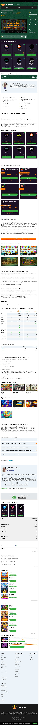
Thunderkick (11, 612)
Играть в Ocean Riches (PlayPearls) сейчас (19, 239)
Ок (34, 723)
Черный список (3, 657)
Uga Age (3, 348)
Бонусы (31, 7)
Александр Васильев (11, 488)
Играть (6, 68)
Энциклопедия (3, 679)
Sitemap (2, 700)
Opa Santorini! (11, 583)
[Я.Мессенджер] (10, 460)
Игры (19, 7)
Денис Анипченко (5, 90)
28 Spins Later (4, 352)
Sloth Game (11, 605)
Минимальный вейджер (24, 172)
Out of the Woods (12, 577)
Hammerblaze (11, 616)
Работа (31, 657)
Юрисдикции (17, 667)
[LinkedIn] (11, 460)
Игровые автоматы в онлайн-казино (7, 559)
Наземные (17, 664)
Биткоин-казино (3, 677)
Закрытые (2, 659)
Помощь (2, 694)
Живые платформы (18, 661)
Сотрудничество (32, 655)
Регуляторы (17, 669)
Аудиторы (16, 671)
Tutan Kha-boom (12, 622)
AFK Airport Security (12, 588)
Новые (2, 655)
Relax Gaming (28, 409)
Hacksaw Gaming (11, 584)
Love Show (36, 311)
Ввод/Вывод (17, 657)
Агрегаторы (17, 662)
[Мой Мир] (12, 460)
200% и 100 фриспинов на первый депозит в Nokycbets (18, 643)
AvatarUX (14, 409)
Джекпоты (2, 661)
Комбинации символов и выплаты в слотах (8, 564)
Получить (9, 178)
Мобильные (17, 673)
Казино (7, 7)
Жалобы (16, 676)
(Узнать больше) (30, 723)
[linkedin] (7, 470)
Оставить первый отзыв (33, 14)
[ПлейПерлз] (36, 520)
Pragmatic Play (11, 578)
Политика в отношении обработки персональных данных (4, 691)
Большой (2, 172)
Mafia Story (3, 350)
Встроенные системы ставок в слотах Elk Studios (9, 558)
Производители (18, 655)
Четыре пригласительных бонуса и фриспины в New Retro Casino (19, 637)
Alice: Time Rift (11, 627)
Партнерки (31, 659)
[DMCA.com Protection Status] (18, 719)
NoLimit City (11, 589)
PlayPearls (2, 393)
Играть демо (13, 575)
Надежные (2, 662)
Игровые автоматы (4, 664)
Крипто (16, 659)
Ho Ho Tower (27, 311)
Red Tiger (10, 573)
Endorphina (2, 409)
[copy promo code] (8, 141)
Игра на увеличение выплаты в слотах (7, 562)
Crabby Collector (19, 311)
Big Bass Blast (11, 594)
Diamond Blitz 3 (11, 572)
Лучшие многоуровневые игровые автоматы (8, 561)
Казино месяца (17, 666)
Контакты (2, 696)
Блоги (16, 674)
